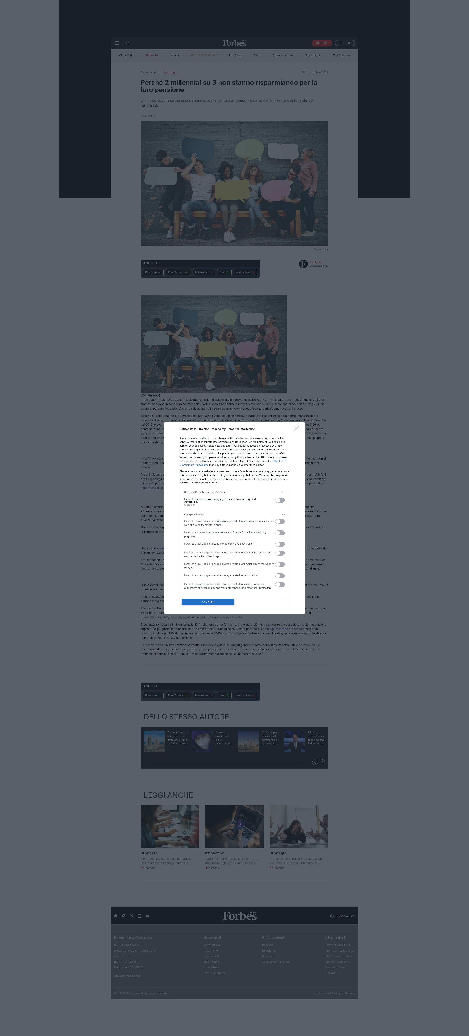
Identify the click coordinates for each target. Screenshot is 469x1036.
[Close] (297, 429)
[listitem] (234, 492)
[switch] (280, 500)
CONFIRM (208, 602)
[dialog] (234, 518)
